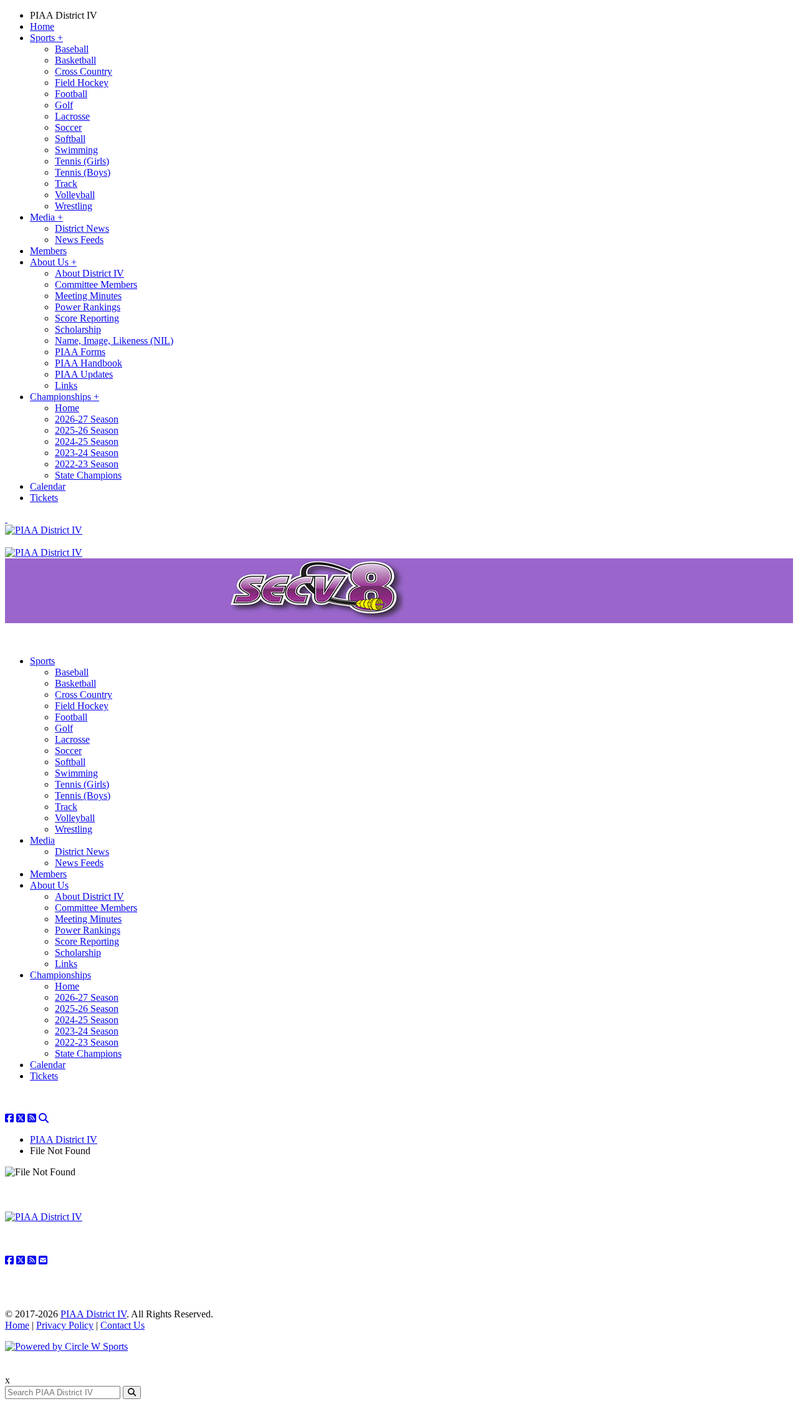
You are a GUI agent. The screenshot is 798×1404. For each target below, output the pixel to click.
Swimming (76, 150)
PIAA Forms (80, 351)
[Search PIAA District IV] (44, 1118)
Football (71, 93)
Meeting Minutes (88, 295)
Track (66, 183)
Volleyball (75, 194)
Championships (64, 396)
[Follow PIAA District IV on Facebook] (9, 1118)
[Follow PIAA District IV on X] (20, 1118)
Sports (46, 37)
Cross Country (83, 71)
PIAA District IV (63, 15)
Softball (70, 138)
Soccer (68, 127)
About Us (53, 262)
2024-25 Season (86, 441)
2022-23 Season (86, 464)
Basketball (75, 60)
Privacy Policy (65, 1325)
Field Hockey (81, 82)
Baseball (72, 49)
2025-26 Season (86, 430)
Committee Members (96, 284)
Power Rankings (87, 307)
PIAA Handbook (88, 363)
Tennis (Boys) (82, 172)
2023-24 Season (86, 452)
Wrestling (73, 206)
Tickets (44, 497)
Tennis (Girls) (82, 161)
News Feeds (79, 239)
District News (82, 228)
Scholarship (78, 329)
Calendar (47, 486)
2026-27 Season (86, 419)
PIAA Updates (84, 374)
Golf (64, 105)
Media (46, 217)
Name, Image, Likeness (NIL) (114, 340)
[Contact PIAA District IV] (43, 1260)
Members (48, 251)
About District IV (89, 273)
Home (42, 26)
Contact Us (122, 1325)
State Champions (88, 475)
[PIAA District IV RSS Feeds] (31, 1118)
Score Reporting (87, 318)
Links (66, 385)
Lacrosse (72, 116)
